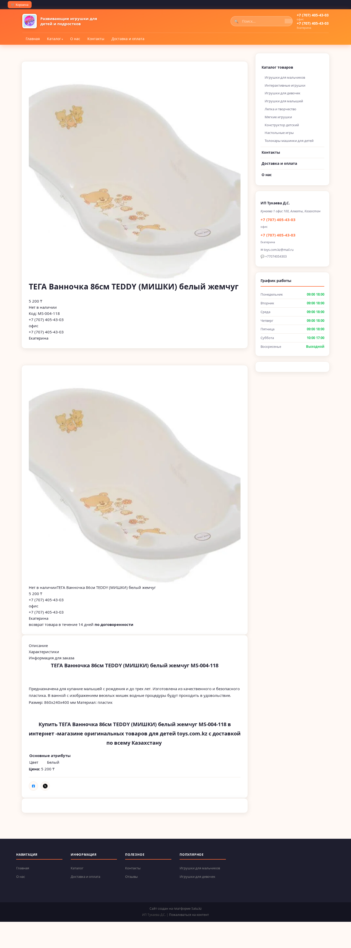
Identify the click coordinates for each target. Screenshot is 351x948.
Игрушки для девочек (282, 93)
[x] (45, 786)
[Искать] (288, 21)
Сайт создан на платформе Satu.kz (176, 908)
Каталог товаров (277, 67)
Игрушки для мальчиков (285, 77)
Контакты (95, 38)
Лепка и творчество (280, 109)
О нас (75, 38)
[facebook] (33, 786)
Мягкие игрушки (278, 117)
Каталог (54, 38)
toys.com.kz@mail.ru (278, 250)
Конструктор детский (282, 125)
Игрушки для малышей (284, 101)
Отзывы (131, 876)
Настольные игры (279, 132)
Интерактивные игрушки (285, 85)
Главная (33, 38)
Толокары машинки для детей (289, 140)
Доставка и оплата (128, 38)
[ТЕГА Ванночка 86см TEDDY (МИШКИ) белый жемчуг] (135, 478)
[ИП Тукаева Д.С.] (29, 21)
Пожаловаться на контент (189, 915)
